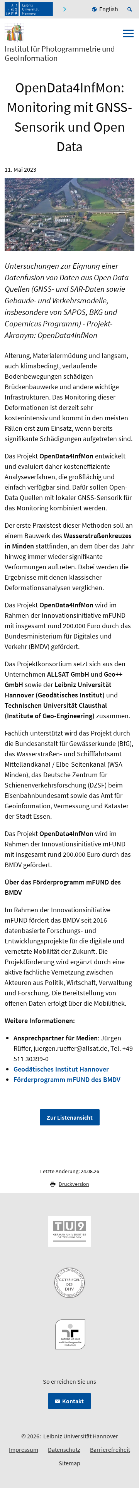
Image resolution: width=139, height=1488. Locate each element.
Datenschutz (64, 1449)
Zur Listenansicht (70, 1117)
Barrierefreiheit (110, 1449)
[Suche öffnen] (130, 9)
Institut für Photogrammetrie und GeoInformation (60, 53)
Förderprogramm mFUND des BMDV (67, 1079)
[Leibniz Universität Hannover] (29, 9)
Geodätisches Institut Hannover (61, 1069)
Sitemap (69, 1463)
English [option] (108, 9)
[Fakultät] (65, 9)
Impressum (23, 1449)
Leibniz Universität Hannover (80, 1436)
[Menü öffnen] (128, 35)
